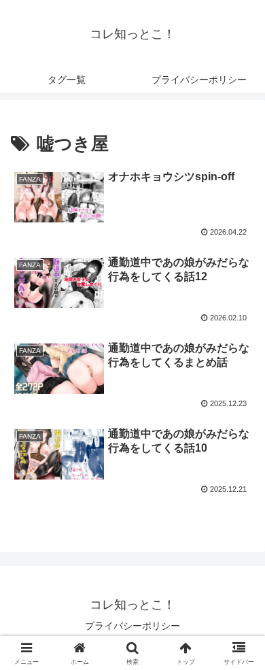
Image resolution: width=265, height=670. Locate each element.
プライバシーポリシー (132, 625)
